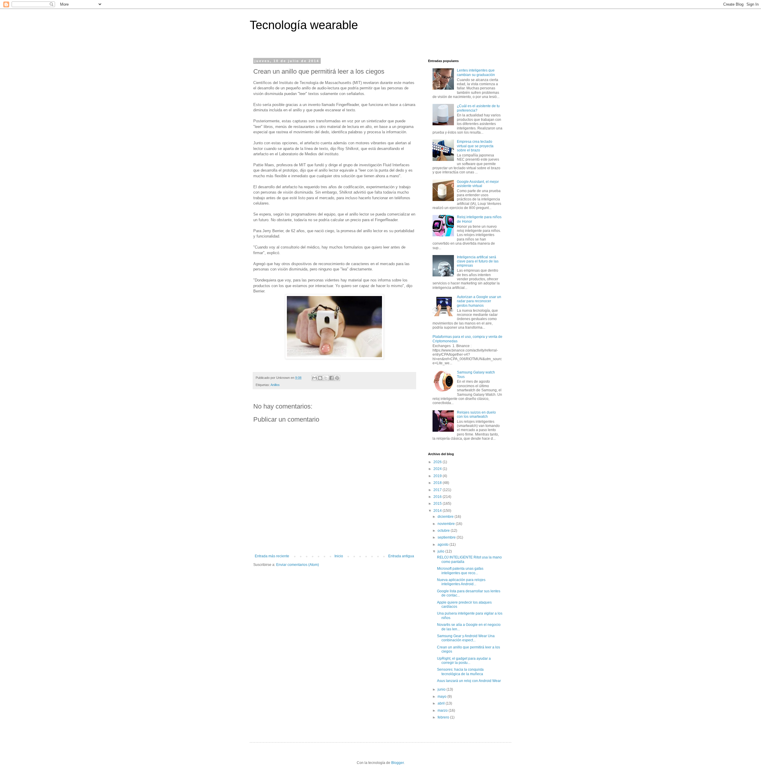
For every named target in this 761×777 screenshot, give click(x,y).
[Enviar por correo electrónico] (314, 378)
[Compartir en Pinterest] (337, 378)
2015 (438, 503)
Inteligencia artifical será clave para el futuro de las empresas (478, 261)
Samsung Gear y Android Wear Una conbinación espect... (466, 638)
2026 (438, 462)
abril (442, 703)
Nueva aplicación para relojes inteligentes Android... (461, 582)
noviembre (447, 524)
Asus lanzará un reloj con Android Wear (469, 681)
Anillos (275, 385)
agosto (443, 544)
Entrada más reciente (272, 556)
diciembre (446, 517)
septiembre (447, 537)
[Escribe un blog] (320, 378)
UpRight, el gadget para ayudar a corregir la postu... (464, 660)
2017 (438, 490)
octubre (444, 530)
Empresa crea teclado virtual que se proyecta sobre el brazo (475, 146)
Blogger (397, 763)
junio (442, 689)
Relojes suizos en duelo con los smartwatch (476, 414)
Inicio (338, 556)
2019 (438, 476)
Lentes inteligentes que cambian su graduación (476, 72)
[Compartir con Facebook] (331, 378)
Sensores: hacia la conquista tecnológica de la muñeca (460, 671)
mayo (442, 696)
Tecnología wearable (304, 24)
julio (441, 551)
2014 (438, 511)
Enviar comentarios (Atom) (297, 565)
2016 (438, 497)
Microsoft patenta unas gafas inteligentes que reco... (460, 570)
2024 (438, 469)
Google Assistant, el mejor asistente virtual (478, 184)
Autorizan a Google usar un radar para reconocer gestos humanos (479, 301)
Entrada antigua (401, 556)
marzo (443, 710)
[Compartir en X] (326, 378)
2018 (438, 483)
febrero (444, 717)
